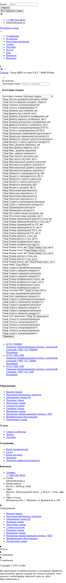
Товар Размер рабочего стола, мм (19, 236)
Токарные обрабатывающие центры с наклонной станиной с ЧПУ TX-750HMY (32, 348)
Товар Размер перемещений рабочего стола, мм (27, 218)
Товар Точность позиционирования (21, 319)
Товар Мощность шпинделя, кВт (19, 184)
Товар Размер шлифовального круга (21, 241)
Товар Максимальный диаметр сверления (24, 161)
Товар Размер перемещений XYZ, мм (21, 230)
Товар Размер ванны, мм (15, 261)
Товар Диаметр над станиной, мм (19, 110)
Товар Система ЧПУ (13, 290)
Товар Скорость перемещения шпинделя (23, 201)
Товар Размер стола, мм (14, 247)
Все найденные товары (12, 11)
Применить (9, 336)
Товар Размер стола (12, 250)
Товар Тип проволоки (13, 316)
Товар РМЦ (8, 264)
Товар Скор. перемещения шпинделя (21, 293)
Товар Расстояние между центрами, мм (22, 213)
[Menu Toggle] (1, 31)
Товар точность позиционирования (20, 104)
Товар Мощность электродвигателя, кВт (23, 173)
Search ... (4, 4)
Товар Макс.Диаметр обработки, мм (21, 144)
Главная (4, 72)
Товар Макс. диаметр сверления (19, 150)
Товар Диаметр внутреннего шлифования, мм (26, 122)
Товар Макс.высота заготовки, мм (20, 156)
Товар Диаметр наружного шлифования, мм (25, 116)
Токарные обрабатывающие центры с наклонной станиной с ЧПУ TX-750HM (32, 359)
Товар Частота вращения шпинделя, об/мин (25, 99)
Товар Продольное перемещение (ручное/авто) (26, 133)
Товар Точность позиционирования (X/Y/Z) (25, 127)
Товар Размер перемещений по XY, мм (22, 224)
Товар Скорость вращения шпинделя (21, 267)
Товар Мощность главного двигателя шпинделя (27, 139)
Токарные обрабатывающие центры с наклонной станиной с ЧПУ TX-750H (32, 370)
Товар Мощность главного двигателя (21, 179)
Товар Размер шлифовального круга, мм (23, 279)
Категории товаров (12, 96)
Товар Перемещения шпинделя (18, 207)
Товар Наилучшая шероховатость (19, 190)
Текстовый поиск (11, 83)
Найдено (5, 7)
